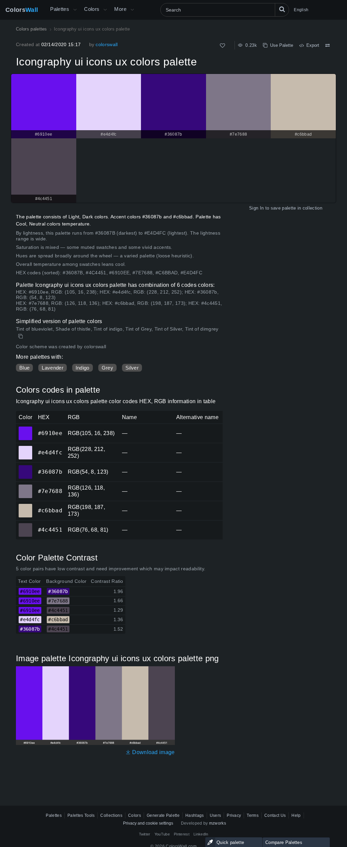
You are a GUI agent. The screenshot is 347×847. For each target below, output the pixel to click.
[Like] (222, 45)
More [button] (120, 9)
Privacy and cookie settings (148, 823)
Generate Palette (163, 815)
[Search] (282, 10)
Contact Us (275, 815)
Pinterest (181, 834)
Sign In (256, 208)
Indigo (82, 368)
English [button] (301, 9)
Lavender (52, 368)
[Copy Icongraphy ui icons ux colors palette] (21, 336)
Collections (111, 815)
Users (215, 815)
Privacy (234, 815)
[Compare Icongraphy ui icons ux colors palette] (327, 45)
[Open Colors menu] (105, 10)
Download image (153, 752)
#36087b (25, 467)
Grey (107, 368)
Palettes (59, 9)
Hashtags (194, 815)
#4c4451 (25, 525)
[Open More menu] (75, 10)
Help (296, 815)
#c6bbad (25, 506)
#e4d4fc (25, 448)
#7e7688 (25, 486)
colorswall (107, 44)
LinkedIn (200, 834)
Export (311, 45)
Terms (253, 815)
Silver (132, 368)
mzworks (217, 823)
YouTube (162, 834)
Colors (21, 9)
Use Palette (280, 45)
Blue (24, 368)
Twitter (144, 834)
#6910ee (25, 428)
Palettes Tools (81, 815)
